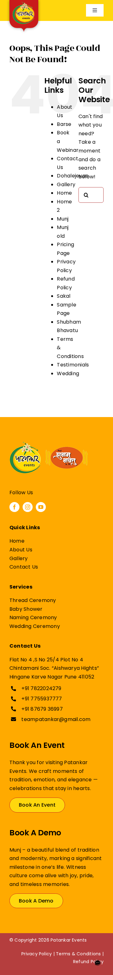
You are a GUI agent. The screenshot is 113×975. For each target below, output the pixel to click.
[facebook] (14, 507)
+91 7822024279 (41, 688)
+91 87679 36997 (42, 709)
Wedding (68, 373)
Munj (62, 218)
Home (64, 192)
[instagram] (28, 507)
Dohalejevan (73, 175)
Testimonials (73, 364)
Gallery (66, 184)
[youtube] (41, 507)
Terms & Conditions (78, 954)
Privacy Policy (36, 954)
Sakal (63, 296)
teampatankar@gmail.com (55, 719)
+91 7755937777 (41, 698)
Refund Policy (88, 961)
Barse (64, 124)
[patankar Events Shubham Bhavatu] (48, 444)
